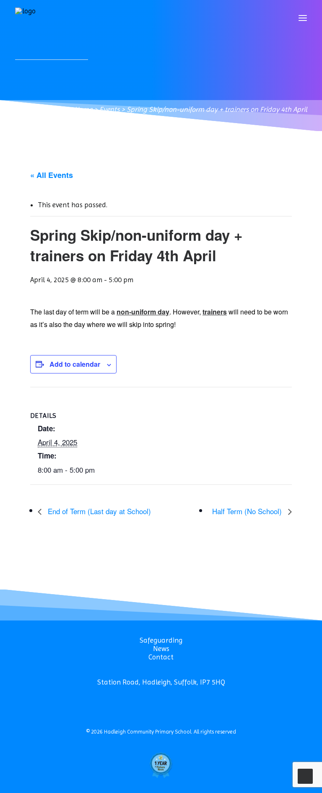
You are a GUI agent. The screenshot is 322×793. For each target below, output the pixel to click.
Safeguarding (161, 640)
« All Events (51, 175)
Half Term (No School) (248, 511)
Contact (161, 657)
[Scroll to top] (305, 775)
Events (109, 109)
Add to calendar (74, 364)
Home (83, 109)
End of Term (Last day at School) (98, 511)
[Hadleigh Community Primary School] (25, 18)
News (161, 648)
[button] (302, 18)
